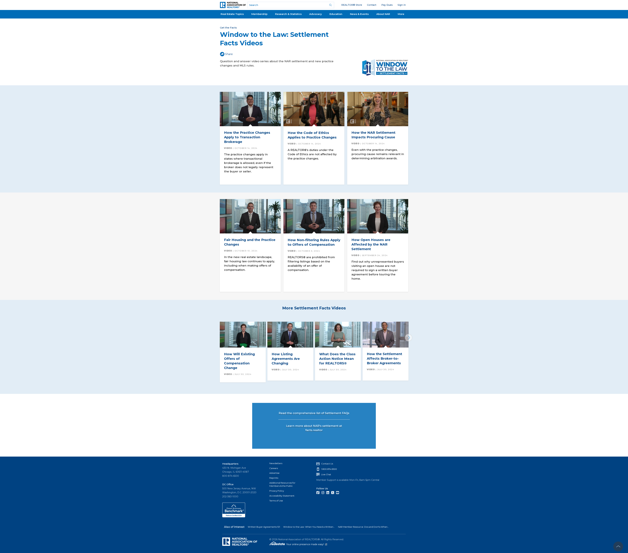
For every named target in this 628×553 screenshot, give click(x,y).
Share (229, 54)
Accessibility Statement (281, 495)
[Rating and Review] (233, 516)
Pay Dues (387, 4)
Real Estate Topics (232, 14)
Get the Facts (228, 27)
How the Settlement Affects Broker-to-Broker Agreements (384, 358)
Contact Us (327, 463)
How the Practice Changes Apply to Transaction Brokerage (247, 137)
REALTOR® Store (351, 4)
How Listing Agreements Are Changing (286, 358)
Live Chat (326, 474)
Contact (371, 4)
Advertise (274, 473)
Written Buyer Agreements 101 (264, 526)
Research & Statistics (288, 14)
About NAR (383, 14)
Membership (259, 14)
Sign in (402, 4)
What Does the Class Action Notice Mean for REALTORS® (337, 358)
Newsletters (275, 463)
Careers (273, 468)
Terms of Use (276, 500)
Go (330, 5)
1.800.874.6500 (329, 469)
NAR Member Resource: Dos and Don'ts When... (363, 526)
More (401, 14)
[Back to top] (618, 546)
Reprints (273, 478)
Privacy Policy (276, 490)
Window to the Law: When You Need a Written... (309, 526)
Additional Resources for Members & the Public (282, 484)
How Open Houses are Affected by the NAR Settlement (370, 244)
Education (336, 14)
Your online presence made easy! (306, 544)
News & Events (359, 14)
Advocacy (315, 14)
